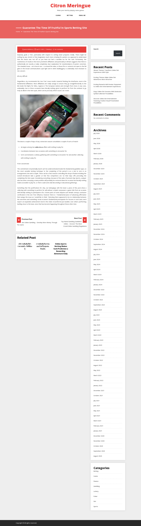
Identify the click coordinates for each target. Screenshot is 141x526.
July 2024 (97, 254)
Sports (96, 506)
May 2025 (97, 204)
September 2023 (99, 305)
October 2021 (98, 395)
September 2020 (99, 451)
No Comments (59, 49)
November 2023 (99, 295)
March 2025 (97, 214)
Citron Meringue (70, 5)
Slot (95, 501)
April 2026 (97, 148)
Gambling (97, 486)
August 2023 (98, 310)
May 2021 (97, 411)
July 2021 (97, 401)
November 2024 (99, 234)
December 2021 (99, 390)
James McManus (28, 49)
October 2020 (98, 446)
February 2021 (98, 426)
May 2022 (97, 370)
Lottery (96, 491)
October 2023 (98, 300)
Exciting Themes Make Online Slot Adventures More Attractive (105, 78)
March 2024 (97, 274)
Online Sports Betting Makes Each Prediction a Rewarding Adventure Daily (61, 249)
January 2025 (98, 224)
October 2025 (98, 179)
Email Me (82, 15)
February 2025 (98, 219)
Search (96, 49)
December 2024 (99, 229)
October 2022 (98, 360)
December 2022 (99, 350)
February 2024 (98, 280)
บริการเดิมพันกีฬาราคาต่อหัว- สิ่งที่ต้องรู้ (25, 246)
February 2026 (98, 159)
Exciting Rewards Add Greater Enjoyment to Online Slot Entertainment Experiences (107, 85)
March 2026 (97, 153)
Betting (70, 15)
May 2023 (97, 325)
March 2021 (97, 421)
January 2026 (98, 164)
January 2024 (98, 285)
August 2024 (98, 249)
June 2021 (97, 406)
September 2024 (99, 244)
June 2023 (97, 320)
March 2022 (97, 375)
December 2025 (99, 169)
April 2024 (97, 269)
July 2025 (97, 194)
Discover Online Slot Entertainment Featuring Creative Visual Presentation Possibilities (106, 101)
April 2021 (97, 416)
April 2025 (97, 209)
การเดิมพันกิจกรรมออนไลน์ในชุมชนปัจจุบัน (42, 246)
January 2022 (98, 385)
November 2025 (99, 174)
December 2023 (99, 290)
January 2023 (98, 345)
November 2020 (99, 441)
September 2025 (99, 184)
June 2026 (97, 138)
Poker (95, 496)
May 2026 (97, 143)
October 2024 (98, 239)
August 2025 (98, 189)
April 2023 (97, 330)
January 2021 (98, 431)
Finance (96, 481)
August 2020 (98, 456)
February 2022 (98, 380)
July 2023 (97, 315)
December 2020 (99, 436)
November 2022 (99, 355)
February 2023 (98, 340)
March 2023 (97, 335)
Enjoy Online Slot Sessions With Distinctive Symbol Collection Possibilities (107, 92)
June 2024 (97, 259)
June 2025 (97, 199)
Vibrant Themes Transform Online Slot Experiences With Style (106, 71)
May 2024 (97, 264)
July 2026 (97, 133)
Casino (58, 15)
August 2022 (98, 365)
